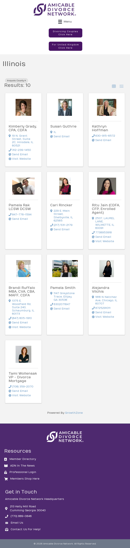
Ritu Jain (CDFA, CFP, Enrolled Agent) (106, 209)
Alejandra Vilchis (100, 289)
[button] (65, 33)
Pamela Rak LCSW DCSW (20, 207)
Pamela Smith (62, 288)
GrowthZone (74, 412)
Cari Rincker (61, 205)
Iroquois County (15, 80)
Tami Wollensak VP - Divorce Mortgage (23, 377)
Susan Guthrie (63, 126)
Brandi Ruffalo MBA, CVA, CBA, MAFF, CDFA (22, 291)
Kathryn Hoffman (100, 128)
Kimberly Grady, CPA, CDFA (23, 128)
